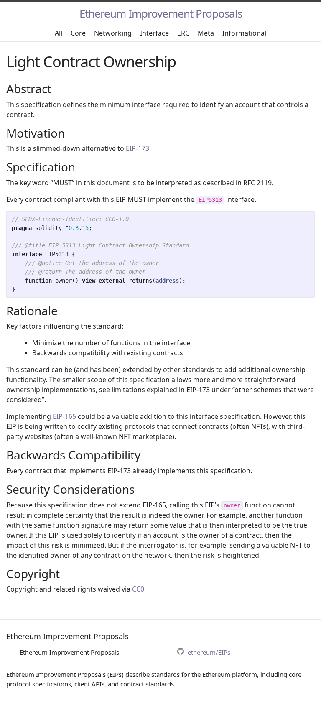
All (58, 33)
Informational (244, 33)
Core (78, 33)
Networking (113, 33)
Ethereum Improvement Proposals (160, 13)
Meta (206, 33)
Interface (154, 33)
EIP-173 (137, 148)
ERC (183, 33)
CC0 (138, 589)
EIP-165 (64, 416)
